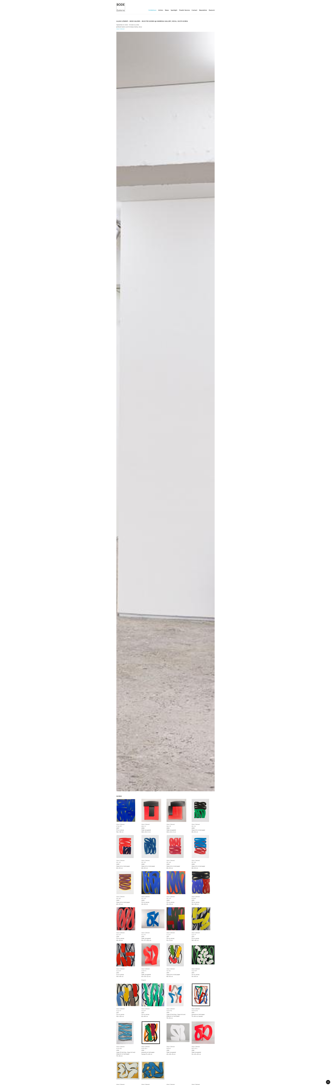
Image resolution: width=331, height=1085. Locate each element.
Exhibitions (152, 10)
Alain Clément (120, 29)
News (167, 10)
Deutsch (212, 10)
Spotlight (174, 10)
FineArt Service (184, 10)
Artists (160, 10)
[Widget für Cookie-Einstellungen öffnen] (328, 1082)
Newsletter (203, 10)
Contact (194, 10)
